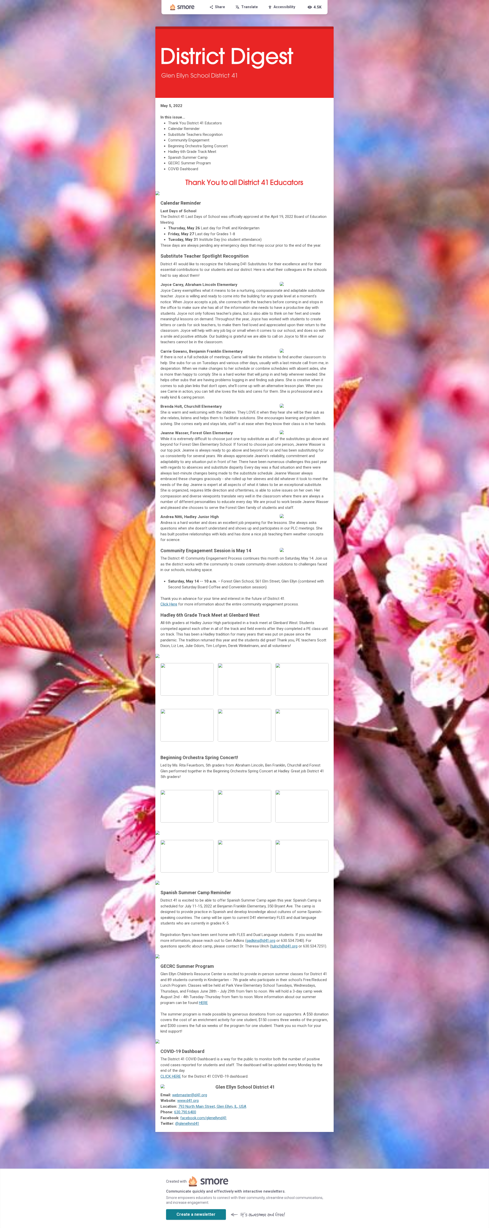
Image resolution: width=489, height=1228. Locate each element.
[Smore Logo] (182, 7)
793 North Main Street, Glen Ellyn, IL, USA (212, 1106)
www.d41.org (188, 1100)
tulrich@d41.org (284, 946)
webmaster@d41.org (189, 1095)
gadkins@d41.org (261, 940)
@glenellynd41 (187, 1123)
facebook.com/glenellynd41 (203, 1118)
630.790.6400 (185, 1112)
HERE (203, 1002)
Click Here (168, 604)
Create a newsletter (195, 1214)
